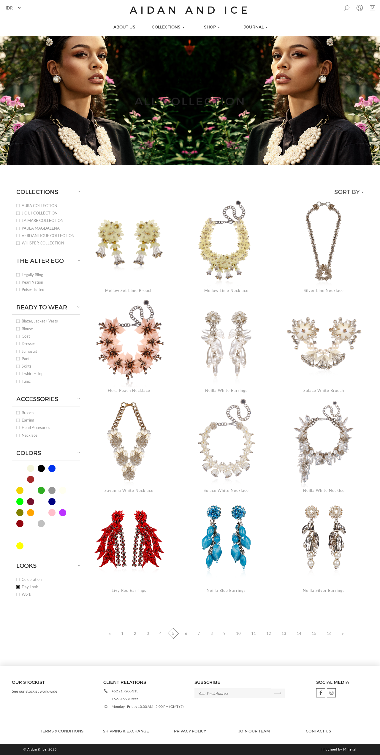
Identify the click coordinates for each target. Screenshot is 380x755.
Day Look (30, 587)
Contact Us (318, 731)
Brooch (28, 412)
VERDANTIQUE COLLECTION (48, 235)
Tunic (26, 381)
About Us (124, 26)
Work (26, 594)
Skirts (26, 366)
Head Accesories (36, 427)
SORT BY (347, 191)
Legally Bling (32, 274)
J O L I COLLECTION (40, 213)
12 (268, 633)
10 (238, 633)
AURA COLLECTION (39, 205)
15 (314, 633)
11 (253, 633)
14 (299, 633)
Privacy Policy (190, 731)
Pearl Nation (32, 282)
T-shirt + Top (32, 373)
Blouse (27, 328)
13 (283, 633)
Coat (26, 336)
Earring (28, 420)
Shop (210, 26)
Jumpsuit (29, 351)
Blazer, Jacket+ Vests (40, 321)
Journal (254, 26)
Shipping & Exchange (126, 731)
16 (329, 633)
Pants (26, 358)
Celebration (32, 579)
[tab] (46, 191)
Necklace (29, 435)
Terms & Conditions (61, 731)
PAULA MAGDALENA (41, 228)
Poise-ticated (33, 289)
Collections (167, 26)
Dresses (29, 343)
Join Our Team (254, 731)
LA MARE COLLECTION (43, 220)
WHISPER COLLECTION (43, 243)
